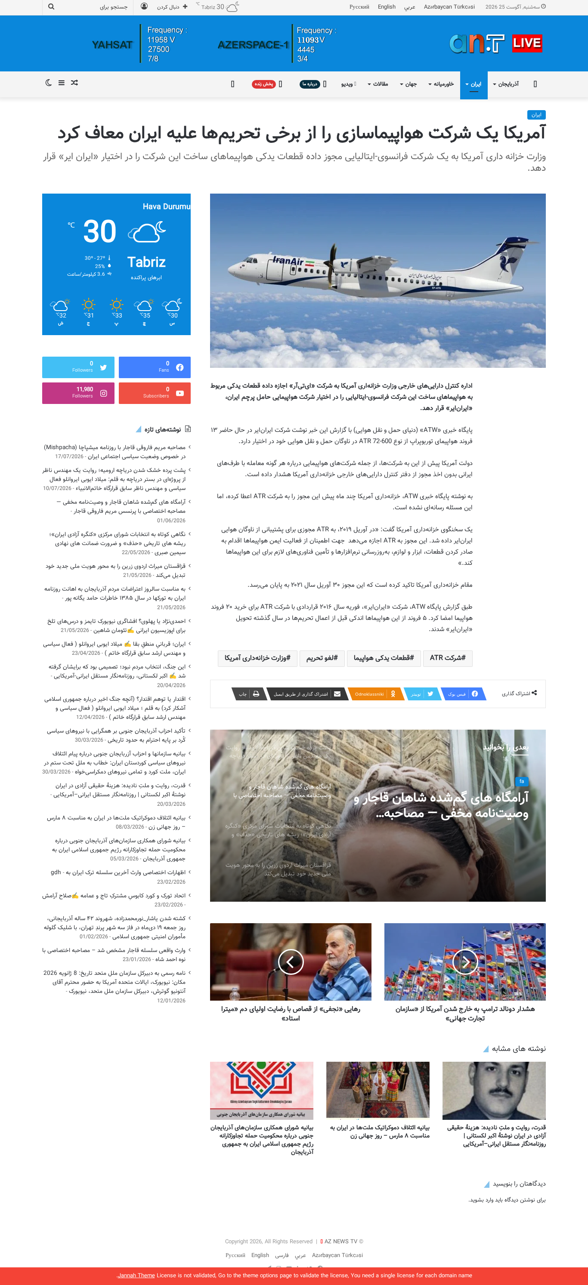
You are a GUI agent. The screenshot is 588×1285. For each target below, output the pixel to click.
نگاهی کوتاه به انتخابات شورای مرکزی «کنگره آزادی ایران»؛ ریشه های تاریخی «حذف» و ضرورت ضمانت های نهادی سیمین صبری (117, 543)
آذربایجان (508, 84)
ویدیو (347, 84)
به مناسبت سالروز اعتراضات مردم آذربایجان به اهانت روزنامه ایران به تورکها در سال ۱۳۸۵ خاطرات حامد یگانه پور (115, 594)
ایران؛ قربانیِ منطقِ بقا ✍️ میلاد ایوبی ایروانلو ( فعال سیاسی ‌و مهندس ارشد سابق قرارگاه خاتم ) (114, 649)
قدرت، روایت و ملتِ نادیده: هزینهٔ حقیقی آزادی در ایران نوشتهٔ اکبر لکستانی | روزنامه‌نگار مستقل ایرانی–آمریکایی (496, 1136)
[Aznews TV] (496, 43)
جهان (411, 84)
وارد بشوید (481, 1200)
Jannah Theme (136, 1276)
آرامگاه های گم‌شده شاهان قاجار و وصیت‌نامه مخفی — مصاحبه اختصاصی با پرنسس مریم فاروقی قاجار (121, 507)
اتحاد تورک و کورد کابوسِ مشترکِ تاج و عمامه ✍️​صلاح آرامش (114, 895)
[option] (378, 816)
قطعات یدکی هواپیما (382, 658)
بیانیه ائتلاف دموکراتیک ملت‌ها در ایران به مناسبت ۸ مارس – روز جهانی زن (380, 1132)
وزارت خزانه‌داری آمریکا (255, 658)
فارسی (282, 1255)
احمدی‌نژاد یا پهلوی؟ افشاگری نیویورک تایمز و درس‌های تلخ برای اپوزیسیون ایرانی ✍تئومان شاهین (116, 626)
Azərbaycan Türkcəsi (449, 7)
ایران (476, 84)
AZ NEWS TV (341, 1242)
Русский (359, 7)
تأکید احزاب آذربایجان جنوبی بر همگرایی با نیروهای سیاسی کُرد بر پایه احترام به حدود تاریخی (116, 736)
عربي (409, 7)
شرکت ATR (445, 658)
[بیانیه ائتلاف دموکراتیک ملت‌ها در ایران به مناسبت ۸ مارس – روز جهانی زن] (378, 1091)
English (387, 7)
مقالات (380, 84)
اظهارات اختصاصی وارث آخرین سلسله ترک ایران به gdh (118, 872)
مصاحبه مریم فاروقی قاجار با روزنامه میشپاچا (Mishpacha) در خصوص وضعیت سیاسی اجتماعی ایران (115, 452)
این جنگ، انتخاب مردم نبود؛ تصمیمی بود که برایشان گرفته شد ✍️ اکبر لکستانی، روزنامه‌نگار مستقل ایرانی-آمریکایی (117, 672)
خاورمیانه (444, 84)
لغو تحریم (320, 658)
